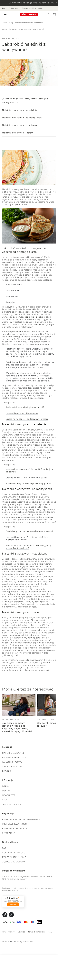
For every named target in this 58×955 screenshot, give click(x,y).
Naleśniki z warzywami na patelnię (19, 110)
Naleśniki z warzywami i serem (17, 132)
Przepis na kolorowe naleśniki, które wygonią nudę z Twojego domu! (28, 546)
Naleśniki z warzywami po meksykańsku (22, 117)
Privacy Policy (8, 932)
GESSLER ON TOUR (12, 804)
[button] (49, 14)
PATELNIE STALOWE (12, 762)
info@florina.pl (13, 8)
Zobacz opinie (13, 904)
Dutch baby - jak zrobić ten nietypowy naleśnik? (30, 531)
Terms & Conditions (36, 932)
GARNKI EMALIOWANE (13, 753)
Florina (4, 23)
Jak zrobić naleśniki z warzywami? (30, 23)
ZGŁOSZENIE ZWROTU (13, 862)
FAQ (4, 848)
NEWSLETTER (8, 795)
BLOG (5, 800)
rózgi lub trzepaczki (35, 317)
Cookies (21, 932)
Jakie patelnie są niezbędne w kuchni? (25, 407)
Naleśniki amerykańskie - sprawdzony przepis (29, 483)
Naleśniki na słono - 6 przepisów (22, 413)
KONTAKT (6, 791)
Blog (11, 23)
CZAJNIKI (7, 771)
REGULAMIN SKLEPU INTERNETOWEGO (21, 819)
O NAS (5, 786)
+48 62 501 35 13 (35, 8)
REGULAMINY (8, 833)
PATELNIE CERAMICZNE (14, 757)
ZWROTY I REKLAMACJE (14, 857)
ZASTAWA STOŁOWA (12, 766)
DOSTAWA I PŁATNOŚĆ (13, 853)
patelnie (37, 324)
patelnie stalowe (27, 378)
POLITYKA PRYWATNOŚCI (14, 824)
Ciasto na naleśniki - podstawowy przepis (27, 419)
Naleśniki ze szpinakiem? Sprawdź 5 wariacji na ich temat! (29, 470)
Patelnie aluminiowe (16, 362)
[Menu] (4, 14)
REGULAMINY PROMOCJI (14, 828)
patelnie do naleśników (22, 331)
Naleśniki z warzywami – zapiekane (20, 125)
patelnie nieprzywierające (29, 373)
